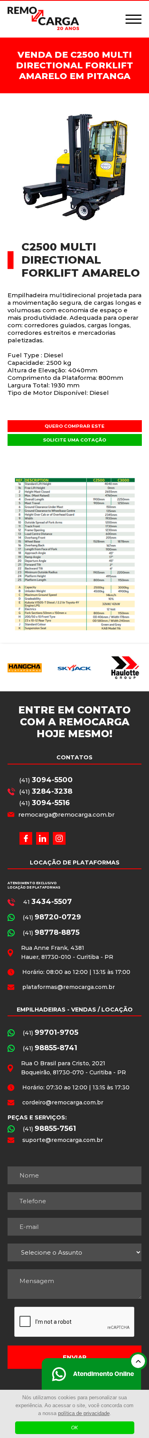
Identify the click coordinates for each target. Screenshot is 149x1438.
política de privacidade (84, 1413)
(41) (46, 780)
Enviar (75, 1357)
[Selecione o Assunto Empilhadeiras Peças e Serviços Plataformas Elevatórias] (75, 1252)
